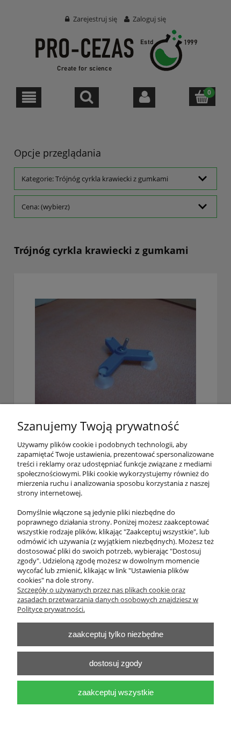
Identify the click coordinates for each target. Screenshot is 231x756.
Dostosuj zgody (115, 663)
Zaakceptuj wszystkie (116, 692)
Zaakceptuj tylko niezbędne (115, 634)
